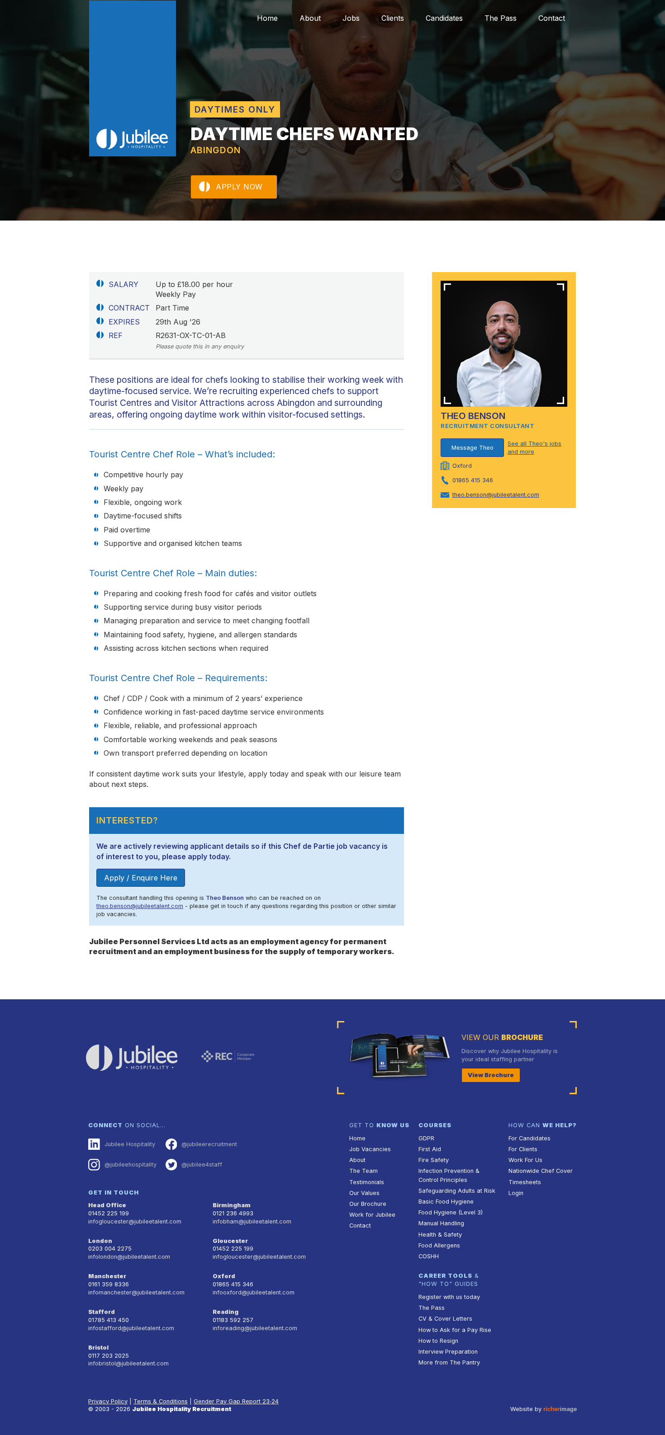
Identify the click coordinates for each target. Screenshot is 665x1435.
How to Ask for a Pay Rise (454, 1330)
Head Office (107, 1205)
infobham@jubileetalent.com (252, 1221)
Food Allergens (439, 1245)
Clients (392, 18)
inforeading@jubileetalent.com (255, 1328)
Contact (551, 18)
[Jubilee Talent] (132, 78)
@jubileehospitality (130, 1164)
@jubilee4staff (201, 1164)
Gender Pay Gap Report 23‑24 (236, 1401)
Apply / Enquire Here (140, 877)
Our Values (364, 1193)
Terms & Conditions (160, 1401)
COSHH (428, 1256)
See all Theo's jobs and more (534, 447)
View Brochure (491, 1075)
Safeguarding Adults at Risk (456, 1190)
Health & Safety (440, 1234)
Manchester (107, 1276)
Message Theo (472, 447)
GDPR (426, 1138)
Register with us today (449, 1297)
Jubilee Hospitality (129, 1144)
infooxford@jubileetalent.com (253, 1292)
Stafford (101, 1311)
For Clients (522, 1149)
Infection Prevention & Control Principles (449, 1175)
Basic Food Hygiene (446, 1201)
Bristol (98, 1347)
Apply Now (239, 186)
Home (267, 18)
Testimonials (366, 1182)
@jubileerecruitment (209, 1144)
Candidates (444, 18)
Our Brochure (367, 1203)
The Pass (500, 18)
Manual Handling (441, 1223)
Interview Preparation (448, 1351)
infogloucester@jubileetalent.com (134, 1221)
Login (515, 1193)
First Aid (429, 1149)
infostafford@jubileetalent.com (131, 1328)
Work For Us (525, 1160)
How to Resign (438, 1340)
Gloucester (230, 1240)
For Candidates (529, 1138)
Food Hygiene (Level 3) (450, 1212)
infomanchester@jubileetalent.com (136, 1292)
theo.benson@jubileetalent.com (139, 906)
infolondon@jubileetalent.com (129, 1256)
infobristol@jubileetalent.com (128, 1363)
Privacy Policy (108, 1401)
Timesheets (524, 1182)
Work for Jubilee (372, 1214)
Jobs (351, 18)
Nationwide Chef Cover (540, 1170)
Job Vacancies (370, 1149)
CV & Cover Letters (445, 1318)
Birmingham (232, 1205)
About (310, 18)
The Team (363, 1170)
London (100, 1240)
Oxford (224, 1276)
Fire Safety (433, 1160)
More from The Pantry (449, 1362)
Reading (225, 1311)
